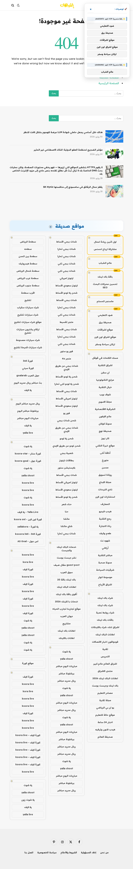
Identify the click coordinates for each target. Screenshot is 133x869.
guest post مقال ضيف (66, 565)
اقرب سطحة (28, 292)
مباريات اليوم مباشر (66, 666)
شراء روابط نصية (105, 612)
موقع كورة (28, 663)
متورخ (105, 460)
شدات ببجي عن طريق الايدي (66, 367)
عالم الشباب (105, 262)
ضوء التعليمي (105, 315)
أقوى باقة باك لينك (66, 594)
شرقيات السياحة (105, 569)
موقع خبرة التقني (105, 445)
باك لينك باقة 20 (66, 579)
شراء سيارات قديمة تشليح (28, 347)
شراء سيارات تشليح (27, 314)
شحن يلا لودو (66, 438)
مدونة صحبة (105, 562)
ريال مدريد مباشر (66, 680)
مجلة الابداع (105, 482)
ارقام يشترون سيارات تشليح (27, 331)
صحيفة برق (105, 322)
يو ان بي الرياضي (105, 707)
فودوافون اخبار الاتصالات (105, 641)
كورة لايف (28, 569)
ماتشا (66, 518)
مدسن (105, 467)
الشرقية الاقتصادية (105, 409)
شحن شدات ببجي (66, 420)
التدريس (105, 656)
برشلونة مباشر (66, 673)
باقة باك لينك (105, 276)
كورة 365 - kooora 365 (28, 534)
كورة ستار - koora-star (28, 453)
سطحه (28, 248)
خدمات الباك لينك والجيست (66, 549)
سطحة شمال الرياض (27, 270)
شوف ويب (105, 394)
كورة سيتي (28, 368)
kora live (28, 562)
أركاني (105, 547)
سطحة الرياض (28, 241)
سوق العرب (66, 572)
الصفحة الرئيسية (108, 83)
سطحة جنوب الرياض (28, 285)
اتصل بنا (28, 852)
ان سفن (105, 372)
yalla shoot (66, 658)
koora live (28, 482)
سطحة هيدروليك (28, 263)
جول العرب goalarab (27, 375)
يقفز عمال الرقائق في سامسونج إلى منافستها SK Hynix (73, 186)
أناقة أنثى (105, 452)
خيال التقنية (105, 387)
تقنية (105, 649)
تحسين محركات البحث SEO (105, 286)
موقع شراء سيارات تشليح (28, 322)
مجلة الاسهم (105, 401)
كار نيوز (105, 438)
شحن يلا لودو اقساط (66, 292)
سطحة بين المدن (27, 256)
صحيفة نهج (105, 431)
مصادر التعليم (105, 692)
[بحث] (13, 5)
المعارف (105, 504)
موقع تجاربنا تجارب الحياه (66, 608)
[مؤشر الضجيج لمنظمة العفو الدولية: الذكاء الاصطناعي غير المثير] (114, 154)
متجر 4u (66, 358)
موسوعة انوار (105, 577)
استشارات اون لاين (105, 496)
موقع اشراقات (105, 329)
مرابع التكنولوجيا (105, 379)
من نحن (104, 852)
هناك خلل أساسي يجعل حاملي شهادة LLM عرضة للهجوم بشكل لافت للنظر (63, 132)
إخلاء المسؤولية (88, 852)
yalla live (28, 432)
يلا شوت (66, 651)
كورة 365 (28, 360)
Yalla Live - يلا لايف (27, 512)
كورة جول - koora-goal (28, 460)
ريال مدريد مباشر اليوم (28, 403)
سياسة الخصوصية (47, 852)
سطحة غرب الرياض (27, 278)
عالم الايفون (105, 416)
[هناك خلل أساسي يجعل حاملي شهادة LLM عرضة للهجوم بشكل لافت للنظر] (114, 136)
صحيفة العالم (105, 736)
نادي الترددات (105, 489)
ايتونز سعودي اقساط (66, 285)
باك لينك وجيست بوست (105, 685)
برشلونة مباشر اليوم (28, 410)
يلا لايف (28, 390)
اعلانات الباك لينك (105, 634)
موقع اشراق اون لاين (105, 337)
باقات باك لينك (105, 619)
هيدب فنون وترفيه (105, 729)
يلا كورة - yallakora (27, 526)
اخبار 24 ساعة (105, 722)
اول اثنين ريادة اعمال (105, 241)
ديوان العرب (66, 616)
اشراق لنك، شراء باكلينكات (105, 627)
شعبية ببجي (66, 453)
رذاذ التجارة (105, 526)
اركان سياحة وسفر (105, 344)
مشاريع (66, 623)
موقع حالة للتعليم (105, 714)
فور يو (66, 413)
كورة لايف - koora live (27, 735)
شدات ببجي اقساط (66, 241)
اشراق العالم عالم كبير (105, 663)
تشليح (27, 300)
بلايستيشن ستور (66, 467)
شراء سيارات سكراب (28, 307)
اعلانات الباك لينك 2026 (105, 678)
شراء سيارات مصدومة (28, 340)
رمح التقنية (105, 518)
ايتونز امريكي (66, 278)
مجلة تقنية (105, 700)
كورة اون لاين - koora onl (28, 519)
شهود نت (105, 540)
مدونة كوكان (105, 423)
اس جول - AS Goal (28, 541)
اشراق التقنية (105, 365)
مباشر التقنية (105, 555)
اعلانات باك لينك (66, 630)
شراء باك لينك (105, 597)
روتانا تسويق (105, 474)
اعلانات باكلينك (66, 638)
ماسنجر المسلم (105, 301)
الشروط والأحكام (69, 852)
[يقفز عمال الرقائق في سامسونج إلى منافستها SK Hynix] (114, 191)
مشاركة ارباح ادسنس (105, 249)
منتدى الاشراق (105, 671)
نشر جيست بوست (66, 557)
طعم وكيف (105, 533)
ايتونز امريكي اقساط (66, 398)
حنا (66, 511)
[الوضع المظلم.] (18, 5)
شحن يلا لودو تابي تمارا (66, 383)
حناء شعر (67, 504)
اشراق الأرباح (105, 584)
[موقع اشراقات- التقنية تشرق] (66, 5)
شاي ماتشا (66, 526)
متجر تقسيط (66, 322)
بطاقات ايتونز (66, 460)
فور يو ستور (66, 351)
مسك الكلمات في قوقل (105, 357)
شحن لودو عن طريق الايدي (66, 445)
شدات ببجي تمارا (66, 248)
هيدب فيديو (105, 511)
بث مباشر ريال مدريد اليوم (28, 382)
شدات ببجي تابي (66, 263)
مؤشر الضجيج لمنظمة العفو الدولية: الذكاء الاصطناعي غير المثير (68, 149)
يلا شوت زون (28, 799)
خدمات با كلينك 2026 (66, 601)
